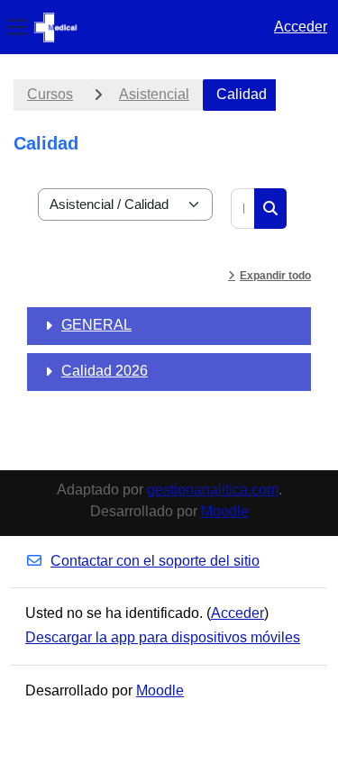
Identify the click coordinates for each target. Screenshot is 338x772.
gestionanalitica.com (213, 489)
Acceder (300, 26)
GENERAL (96, 324)
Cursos (50, 94)
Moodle (225, 511)
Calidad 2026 (104, 370)
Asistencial (154, 94)
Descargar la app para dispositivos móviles (162, 637)
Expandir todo (275, 275)
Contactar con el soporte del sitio (155, 560)
